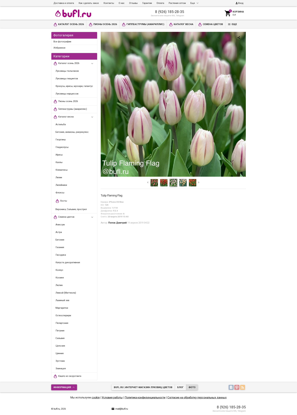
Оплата (160, 3)
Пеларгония (62, 323)
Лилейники (61, 185)
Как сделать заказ (89, 3)
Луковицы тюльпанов (67, 71)
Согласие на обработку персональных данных (197, 397)
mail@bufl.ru (119, 408)
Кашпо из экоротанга (69, 376)
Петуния (60, 330)
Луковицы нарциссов (67, 93)
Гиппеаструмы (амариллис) (145, 24)
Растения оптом (177, 3)
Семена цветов (213, 24)
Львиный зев (62, 300)
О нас (122, 3)
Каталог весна (183, 24)
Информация (62, 387)
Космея (60, 277)
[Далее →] (173, 176)
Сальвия (60, 338)
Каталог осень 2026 (71, 24)
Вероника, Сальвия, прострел (71, 209)
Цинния (60, 353)
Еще (192, 3)
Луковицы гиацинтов (67, 78)
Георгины (61, 139)
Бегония (60, 239)
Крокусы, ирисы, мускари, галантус (74, 86)
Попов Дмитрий (117, 222)
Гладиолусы (62, 147)
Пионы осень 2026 (105, 24)
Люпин (59, 285)
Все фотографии (62, 41)
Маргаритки (62, 307)
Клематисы (62, 169)
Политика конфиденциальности (145, 397)
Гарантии (147, 3)
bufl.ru (57, 408)
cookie (96, 397)
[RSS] (243, 387)
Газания (60, 247)
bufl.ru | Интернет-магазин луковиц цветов (143, 387)
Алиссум (60, 224)
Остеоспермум (63, 315)
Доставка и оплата (64, 3)
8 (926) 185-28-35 (169, 12)
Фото (192, 387)
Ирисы (59, 154)
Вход (239, 3)
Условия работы (112, 397)
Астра (59, 232)
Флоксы (60, 192)
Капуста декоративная (68, 262)
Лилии (59, 177)
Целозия (60, 345)
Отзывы (133, 3)
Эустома (60, 361)
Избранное (59, 47)
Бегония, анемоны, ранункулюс (72, 132)
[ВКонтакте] (231, 387)
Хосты (63, 201)
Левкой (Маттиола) (66, 292)
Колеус (59, 270)
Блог (180, 387)
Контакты (108, 3)
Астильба (61, 124)
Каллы (59, 162)
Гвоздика (61, 254)
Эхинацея (61, 368)
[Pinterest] (237, 387)
